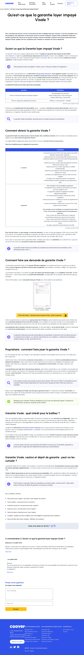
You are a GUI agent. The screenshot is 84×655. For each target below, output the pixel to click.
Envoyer (16, 609)
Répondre (8, 551)
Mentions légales (29, 651)
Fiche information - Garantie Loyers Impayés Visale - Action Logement (40, 315)
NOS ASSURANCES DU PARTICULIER (52, 626)
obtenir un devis (17, 642)
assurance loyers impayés (31, 427)
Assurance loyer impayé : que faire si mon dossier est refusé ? (26, 498)
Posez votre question (14, 582)
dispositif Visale (12, 54)
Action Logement (72, 240)
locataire (46, 56)
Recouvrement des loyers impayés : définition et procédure (25, 519)
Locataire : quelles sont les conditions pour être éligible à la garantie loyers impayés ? (33, 515)
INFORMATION (67, 626)
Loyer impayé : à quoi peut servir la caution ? (21, 502)
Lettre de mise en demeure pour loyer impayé (21, 512)
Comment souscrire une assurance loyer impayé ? (23, 505)
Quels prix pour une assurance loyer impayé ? (21, 509)
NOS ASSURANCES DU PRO (32, 626)
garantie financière (45, 73)
